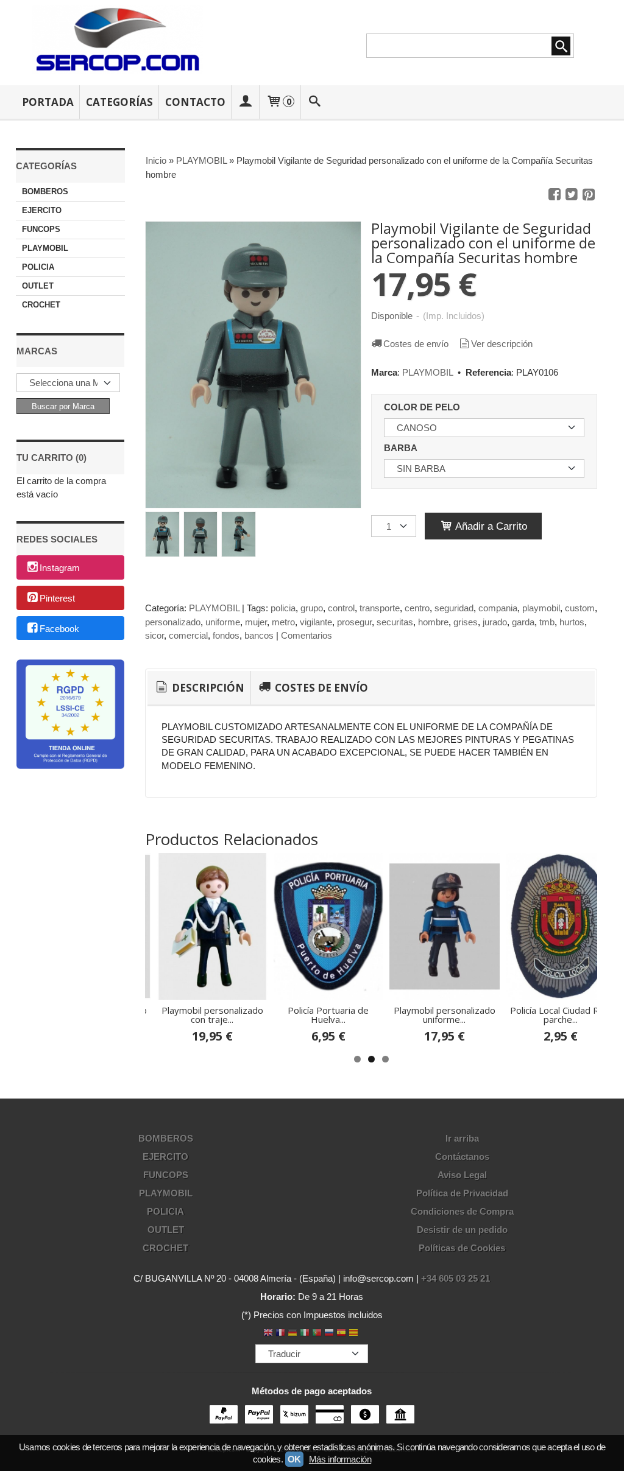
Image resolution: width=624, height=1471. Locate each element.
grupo (311, 608)
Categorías (119, 102)
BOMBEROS (45, 191)
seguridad (453, 608)
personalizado (172, 622)
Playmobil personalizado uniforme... (444, 1014)
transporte (380, 608)
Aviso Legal (462, 1175)
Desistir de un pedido (462, 1229)
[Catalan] (355, 1333)
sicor (154, 635)
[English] (268, 1333)
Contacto (195, 102)
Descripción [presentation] (206, 688)
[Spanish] (341, 1333)
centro (417, 608)
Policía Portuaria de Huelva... (328, 1014)
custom (580, 608)
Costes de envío (415, 344)
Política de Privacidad (462, 1193)
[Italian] (305, 1333)
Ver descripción (502, 344)
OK (294, 1459)
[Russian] (329, 1333)
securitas (395, 622)
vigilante (316, 622)
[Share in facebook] (554, 194)
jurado (495, 622)
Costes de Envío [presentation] (320, 688)
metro (283, 622)
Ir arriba (462, 1138)
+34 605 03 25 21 (455, 1278)
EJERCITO (42, 210)
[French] (280, 1333)
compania (497, 608)
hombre (433, 622)
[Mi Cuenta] (245, 102)
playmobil (541, 608)
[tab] (199, 688)
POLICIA (38, 267)
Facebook (59, 628)
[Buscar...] (314, 102)
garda (523, 622)
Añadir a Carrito (490, 526)
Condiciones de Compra (462, 1211)
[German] (292, 1333)
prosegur (354, 622)
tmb (547, 622)
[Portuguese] (317, 1333)
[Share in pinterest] (588, 194)
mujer (256, 622)
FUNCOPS (41, 229)
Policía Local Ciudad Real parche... (560, 1014)
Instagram (60, 568)
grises (465, 622)
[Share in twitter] (571, 194)
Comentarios (306, 635)
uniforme (222, 622)
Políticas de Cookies (462, 1248)
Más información (340, 1459)
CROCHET (41, 304)
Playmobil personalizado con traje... (212, 1014)
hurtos (571, 622)
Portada (48, 102)
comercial (188, 635)
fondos (226, 635)
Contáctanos (462, 1156)
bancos (259, 635)
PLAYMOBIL (45, 248)
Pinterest (57, 598)
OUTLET (38, 285)
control (341, 608)
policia (283, 608)
